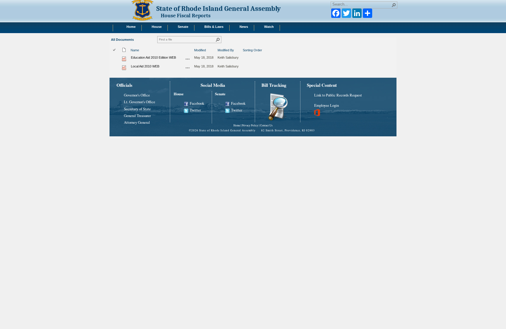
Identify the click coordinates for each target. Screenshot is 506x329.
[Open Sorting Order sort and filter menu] (245, 53)
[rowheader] (115, 58)
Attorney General (137, 122)
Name (135, 50)
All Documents (122, 39)
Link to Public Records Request (338, 95)
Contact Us (266, 125)
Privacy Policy (250, 125)
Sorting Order (252, 50)
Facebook (197, 103)
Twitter (195, 110)
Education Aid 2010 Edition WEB (153, 57)
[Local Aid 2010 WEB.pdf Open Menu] (187, 67)
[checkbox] (114, 50)
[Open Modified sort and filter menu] (196, 53)
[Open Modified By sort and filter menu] (220, 53)
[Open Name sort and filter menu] (133, 53)
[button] (394, 5)
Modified (200, 50)
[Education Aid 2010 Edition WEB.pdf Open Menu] (187, 59)
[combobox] (361, 4)
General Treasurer (137, 115)
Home (236, 125)
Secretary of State (137, 108)
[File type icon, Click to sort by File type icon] (124, 51)
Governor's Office (137, 95)
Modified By (226, 50)
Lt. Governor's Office (139, 101)
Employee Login (326, 105)
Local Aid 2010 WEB (145, 66)
